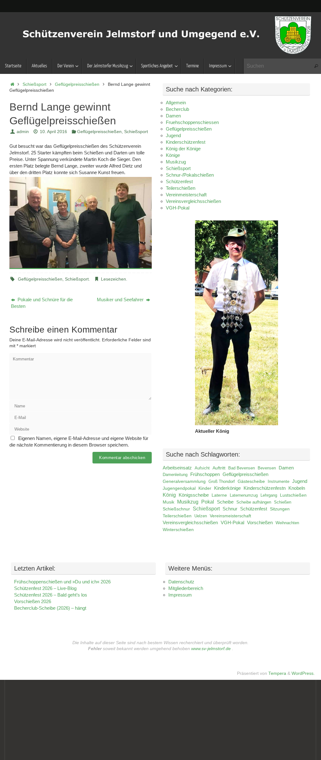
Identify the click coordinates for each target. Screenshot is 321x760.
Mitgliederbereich (185, 588)
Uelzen (200, 516)
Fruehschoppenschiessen (192, 122)
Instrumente (278, 481)
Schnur (230, 508)
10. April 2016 (53, 131)
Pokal (207, 501)
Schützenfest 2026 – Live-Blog (45, 588)
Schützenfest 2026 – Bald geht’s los (50, 594)
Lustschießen (293, 495)
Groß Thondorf (221, 481)
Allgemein (176, 102)
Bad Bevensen (241, 468)
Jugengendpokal (179, 488)
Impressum (180, 594)
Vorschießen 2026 (32, 601)
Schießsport (34, 84)
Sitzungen (280, 509)
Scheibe (225, 501)
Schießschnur (176, 509)
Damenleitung (175, 474)
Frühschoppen (205, 474)
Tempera (277, 673)
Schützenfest (179, 181)
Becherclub (177, 109)
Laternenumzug (244, 495)
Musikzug (176, 161)
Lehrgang (268, 495)
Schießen (282, 502)
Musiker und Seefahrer (121, 299)
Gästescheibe (251, 481)
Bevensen (267, 468)
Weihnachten (287, 522)
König (169, 495)
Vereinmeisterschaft (186, 194)
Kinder (204, 488)
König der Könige (183, 148)
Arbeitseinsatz (177, 467)
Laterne (219, 495)
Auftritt (219, 467)
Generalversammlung (184, 481)
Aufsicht (202, 468)
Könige (173, 155)
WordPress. (303, 673)
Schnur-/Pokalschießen (190, 175)
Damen (173, 115)
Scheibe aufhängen (253, 502)
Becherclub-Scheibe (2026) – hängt (50, 608)
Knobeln (296, 488)
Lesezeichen (113, 279)
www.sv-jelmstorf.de (211, 648)
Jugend (173, 135)
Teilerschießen (180, 188)
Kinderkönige (227, 488)
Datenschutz (181, 581)
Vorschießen (260, 522)
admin (23, 131)
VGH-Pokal (177, 207)
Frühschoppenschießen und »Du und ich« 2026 (62, 581)
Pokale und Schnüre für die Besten (42, 303)
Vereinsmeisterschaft (230, 516)
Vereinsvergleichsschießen (193, 201)
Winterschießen (178, 529)
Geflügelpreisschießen (77, 84)
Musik (168, 501)
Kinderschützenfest (185, 142)
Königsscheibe (194, 495)
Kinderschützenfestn (265, 488)
